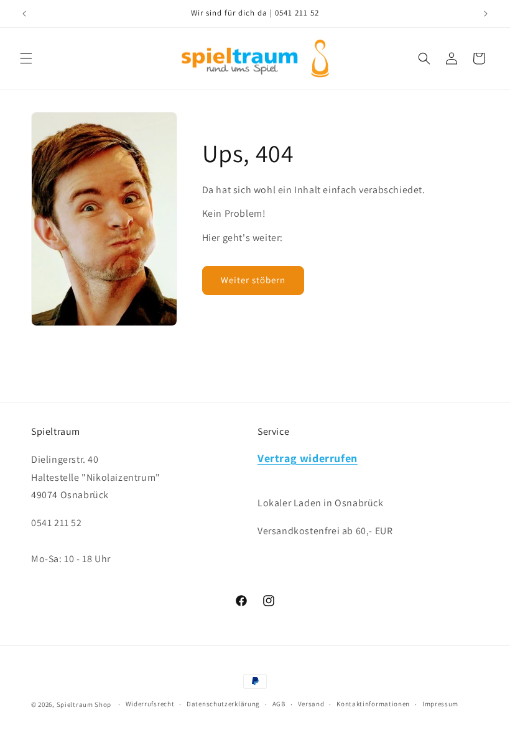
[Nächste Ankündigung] (485, 13)
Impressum (440, 703)
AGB (278, 703)
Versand (311, 703)
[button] (26, 58)
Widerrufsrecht (150, 703)
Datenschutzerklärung (223, 703)
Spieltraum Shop (84, 704)
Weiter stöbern (253, 280)
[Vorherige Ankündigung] (24, 13)
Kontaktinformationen (373, 703)
